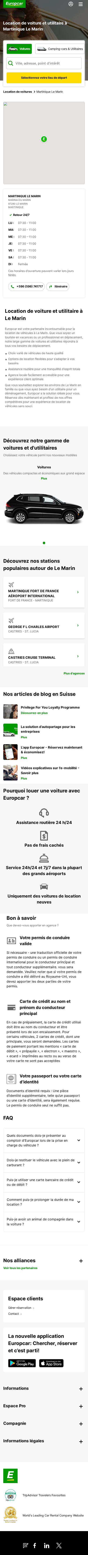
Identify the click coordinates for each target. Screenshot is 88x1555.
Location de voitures (17, 91)
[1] (44, 543)
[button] (44, 139)
